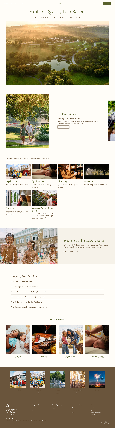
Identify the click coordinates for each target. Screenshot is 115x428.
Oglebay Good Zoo (38, 374)
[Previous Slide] (58, 148)
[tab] (9, 159)
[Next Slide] (61, 148)
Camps (77, 382)
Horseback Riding (77, 377)
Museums (37, 382)
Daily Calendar (97, 377)
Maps (33, 410)
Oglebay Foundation (95, 414)
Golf (57, 374)
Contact (18, 377)
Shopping (37, 379)
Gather (21, 3)
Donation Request (42, 420)
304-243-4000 (10, 414)
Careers (92, 410)
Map (95, 3)
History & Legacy (94, 407)
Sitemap (20, 420)
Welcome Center (18, 374)
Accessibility (14, 420)
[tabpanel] (57, 190)
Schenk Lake (57, 379)
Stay (16, 3)
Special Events (97, 374)
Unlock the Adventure (69, 251)
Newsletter (25, 420)
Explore (6, 3)
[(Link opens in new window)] (6, 418)
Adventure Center (57, 382)
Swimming (57, 377)
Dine (12, 3)
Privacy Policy (8, 420)
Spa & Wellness (38, 377)
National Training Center (96, 412)
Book (106, 3)
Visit (100, 3)
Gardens (77, 374)
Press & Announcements (32, 420)
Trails (77, 379)
